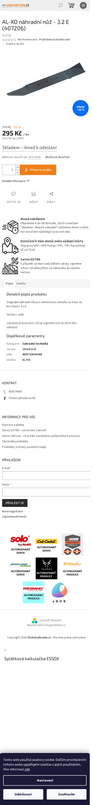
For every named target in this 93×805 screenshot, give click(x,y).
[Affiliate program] (59, 592)
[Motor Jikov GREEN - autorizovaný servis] (20, 568)
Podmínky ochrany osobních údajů (24, 447)
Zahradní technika (35, 344)
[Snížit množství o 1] (17, 172)
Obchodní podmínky (15, 441)
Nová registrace (12, 511)
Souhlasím (66, 794)
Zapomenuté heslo (14, 517)
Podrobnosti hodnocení (54, 40)
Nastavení (45, 780)
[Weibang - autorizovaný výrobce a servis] (33, 592)
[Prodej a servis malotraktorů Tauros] (46, 568)
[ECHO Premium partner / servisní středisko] (72, 544)
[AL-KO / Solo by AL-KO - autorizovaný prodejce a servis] (20, 544)
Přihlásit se (15, 503)
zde (27, 769)
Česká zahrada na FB (22, 398)
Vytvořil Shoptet (50, 620)
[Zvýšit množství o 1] (17, 167)
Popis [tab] (9, 283)
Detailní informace (14, 181)
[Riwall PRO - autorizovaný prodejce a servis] (72, 568)
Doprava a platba (13, 425)
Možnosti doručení (57, 157)
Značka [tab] (21, 283)
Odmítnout (23, 794)
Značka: (15, 44)
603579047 (15, 391)
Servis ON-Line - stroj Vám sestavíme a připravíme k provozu (41, 436)
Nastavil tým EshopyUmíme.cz (46, 625)
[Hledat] (60, 5)
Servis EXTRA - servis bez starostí (24, 430)
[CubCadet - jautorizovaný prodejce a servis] (46, 544)
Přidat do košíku (41, 170)
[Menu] (83, 5)
